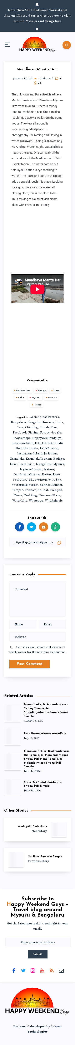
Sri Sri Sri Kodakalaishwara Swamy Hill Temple (43, 784)
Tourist (43, 490)
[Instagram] (33, 970)
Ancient (35, 417)
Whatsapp (36, 501)
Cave (20, 427)
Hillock (47, 443)
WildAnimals (54, 501)
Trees (18, 495)
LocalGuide (26, 464)
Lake (21, 398)
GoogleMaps (21, 438)
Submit (37, 954)
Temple (17, 490)
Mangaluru (44, 464)
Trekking (30, 495)
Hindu (58, 443)
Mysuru (36, 398)
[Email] (61, 970)
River (56, 474)
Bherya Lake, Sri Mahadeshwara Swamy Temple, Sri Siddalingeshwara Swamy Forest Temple (46, 710)
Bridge (42, 390)
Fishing (33, 433)
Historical (23, 448)
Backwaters (23, 390)
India (35, 448)
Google (56, 433)
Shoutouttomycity (41, 480)
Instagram (24, 453)
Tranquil (56, 490)
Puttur (46, 474)
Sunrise (45, 485)
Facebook (20, 433)
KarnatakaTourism (39, 459)
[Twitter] (23, 970)
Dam (56, 390)
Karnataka (17, 459)
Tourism (30, 490)
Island (37, 453)
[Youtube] (42, 970)
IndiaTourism (49, 448)
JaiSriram (50, 453)
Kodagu (58, 459)
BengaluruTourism (41, 422)
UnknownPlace (49, 495)
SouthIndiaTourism (25, 485)
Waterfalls (19, 501)
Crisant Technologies (44, 1029)
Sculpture (20, 480)
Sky (58, 480)
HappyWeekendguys (46, 438)
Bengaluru (18, 422)
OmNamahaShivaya (27, 474)
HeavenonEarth (22, 443)
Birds (59, 422)
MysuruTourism (31, 469)
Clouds (45, 427)
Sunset (57, 485)
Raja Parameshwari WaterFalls (45, 733)
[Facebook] (14, 970)
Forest (44, 433)
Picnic (37, 405)
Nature (52, 398)
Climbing (31, 427)
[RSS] (52, 970)
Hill (37, 443)
